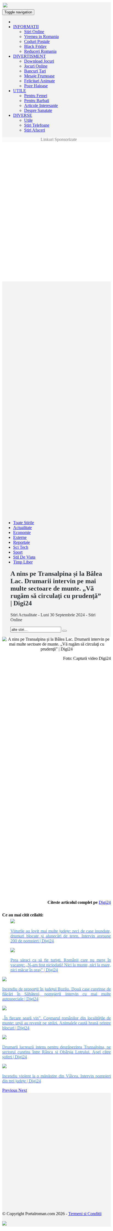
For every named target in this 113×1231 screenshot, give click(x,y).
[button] (10, 1090)
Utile (28, 120)
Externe (20, 537)
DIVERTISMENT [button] (29, 56)
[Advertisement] (56, 154)
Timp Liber (23, 562)
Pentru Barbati (36, 100)
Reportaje (21, 542)
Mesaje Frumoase (39, 76)
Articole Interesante (41, 105)
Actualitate (22, 527)
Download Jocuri (39, 61)
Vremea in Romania (41, 36)
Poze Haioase (36, 85)
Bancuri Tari (35, 71)
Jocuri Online (35, 66)
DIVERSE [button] (22, 115)
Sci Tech (20, 547)
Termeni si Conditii (84, 1213)
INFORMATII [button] (26, 26)
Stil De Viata (24, 557)
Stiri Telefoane (36, 125)
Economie (22, 532)
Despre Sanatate (38, 110)
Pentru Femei (35, 95)
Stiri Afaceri (34, 130)
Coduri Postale (37, 41)
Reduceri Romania (40, 51)
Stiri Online (34, 31)
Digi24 (105, 902)
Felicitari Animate (39, 81)
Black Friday (35, 46)
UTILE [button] (19, 90)
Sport (17, 552)
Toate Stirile (23, 522)
